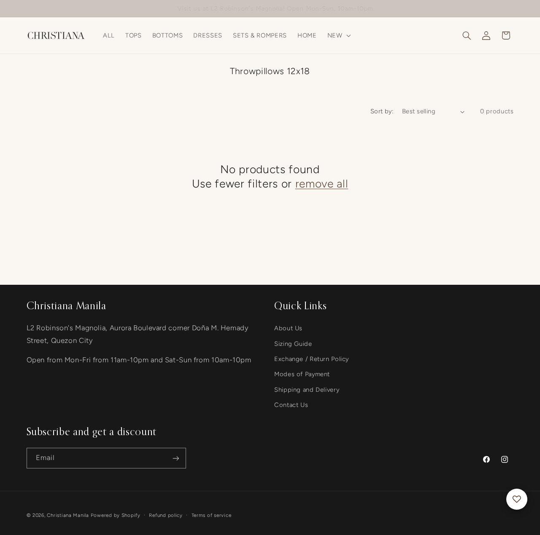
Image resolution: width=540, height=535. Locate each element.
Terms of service (212, 515)
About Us (288, 328)
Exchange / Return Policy (311, 358)
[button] (338, 35)
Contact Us (291, 405)
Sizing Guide (293, 343)
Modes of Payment (302, 374)
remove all (321, 183)
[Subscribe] (175, 458)
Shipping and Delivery (306, 389)
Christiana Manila (68, 515)
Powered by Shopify (115, 515)
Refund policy (166, 515)
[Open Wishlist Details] (516, 499)
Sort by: (381, 111)
